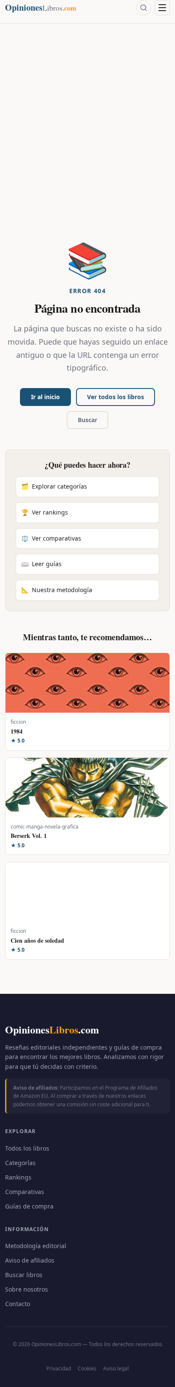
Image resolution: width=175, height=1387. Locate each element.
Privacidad (58, 1368)
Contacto (17, 1304)
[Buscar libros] (143, 7)
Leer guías (41, 564)
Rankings (18, 1177)
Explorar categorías (54, 486)
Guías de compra (29, 1206)
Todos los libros (27, 1148)
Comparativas (24, 1192)
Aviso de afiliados (29, 1260)
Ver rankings (44, 512)
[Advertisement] (87, 150)
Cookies (87, 1368)
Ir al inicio (45, 397)
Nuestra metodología (56, 590)
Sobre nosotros (26, 1289)
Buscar (87, 420)
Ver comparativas (51, 538)
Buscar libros (23, 1275)
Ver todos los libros (115, 397)
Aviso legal (116, 1368)
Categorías (20, 1163)
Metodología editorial (35, 1246)
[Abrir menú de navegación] (162, 7)
